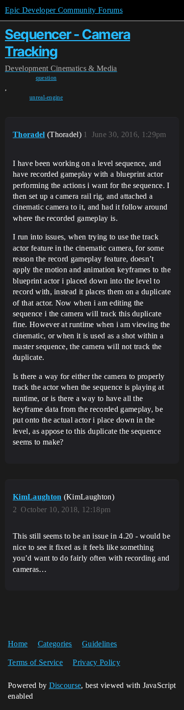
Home (17, 643)
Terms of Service (35, 662)
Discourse (65, 685)
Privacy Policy (96, 662)
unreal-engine (46, 97)
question (46, 77)
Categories (55, 643)
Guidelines (99, 643)
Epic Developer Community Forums (64, 10)
